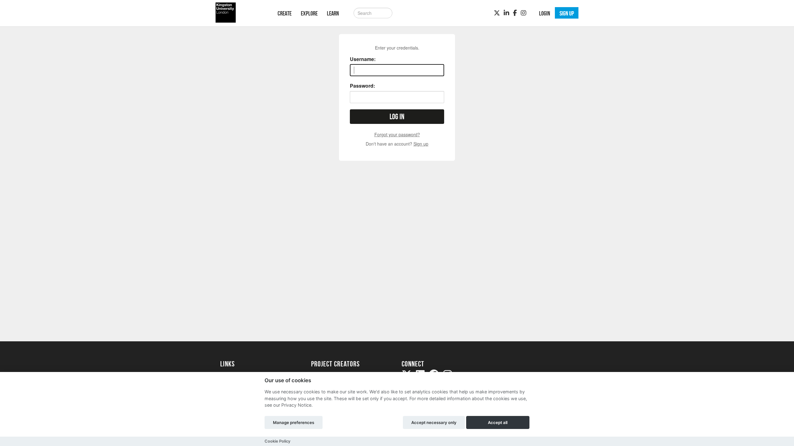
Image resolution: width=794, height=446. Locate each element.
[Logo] (241, 12)
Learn (333, 13)
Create (285, 13)
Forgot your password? (397, 134)
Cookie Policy (277, 441)
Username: (363, 59)
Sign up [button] (567, 13)
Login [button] (544, 13)
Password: (362, 85)
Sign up (420, 144)
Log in (397, 116)
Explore (309, 13)
